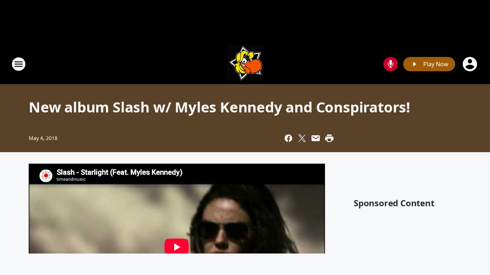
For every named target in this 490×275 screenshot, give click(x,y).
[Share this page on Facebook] (288, 138)
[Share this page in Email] (316, 138)
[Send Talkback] (390, 64)
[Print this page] (329, 138)
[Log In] (471, 64)
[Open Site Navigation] (18, 64)
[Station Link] (245, 64)
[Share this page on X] (302, 138)
